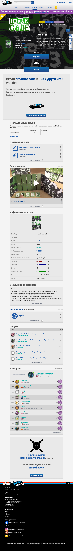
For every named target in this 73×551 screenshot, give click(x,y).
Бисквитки (41, 545)
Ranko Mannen (23, 335)
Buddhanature (22, 341)
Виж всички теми (36, 363)
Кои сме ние (8, 491)
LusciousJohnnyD (44, 374)
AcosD (23, 412)
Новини (27, 7)
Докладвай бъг (9, 504)
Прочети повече (36, 304)
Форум (50, 7)
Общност (42, 7)
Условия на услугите (60, 543)
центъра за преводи (42, 13)
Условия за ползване (48, 543)
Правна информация (36, 543)
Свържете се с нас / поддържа (13, 494)
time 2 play (24, 427)
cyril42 (23, 391)
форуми (7, 516)
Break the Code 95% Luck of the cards (28, 346)
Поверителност (33, 545)
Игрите (34, 7)
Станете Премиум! (10, 505)
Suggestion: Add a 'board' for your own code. (30, 334)
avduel (23, 407)
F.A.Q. (6, 492)
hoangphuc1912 (26, 386)
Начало (7, 511)
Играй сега (19, 7)
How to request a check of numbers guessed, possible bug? (35, 340)
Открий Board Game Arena (36, 115)
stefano (26, 47)
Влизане (70, 2)
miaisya (23, 396)
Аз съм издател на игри (11, 499)
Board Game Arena (11, 543)
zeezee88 (24, 381)
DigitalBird (24, 417)
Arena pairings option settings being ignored (30, 352)
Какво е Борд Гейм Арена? (12, 489)
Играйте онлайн (36, 475)
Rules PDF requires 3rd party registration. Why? (31, 358)
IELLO (24, 43)
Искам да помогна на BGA (12, 502)
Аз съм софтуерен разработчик (13, 501)
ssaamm (21, 347)
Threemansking (26, 401)
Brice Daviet (24, 422)
